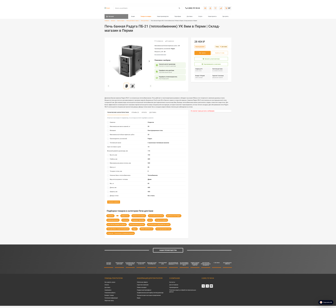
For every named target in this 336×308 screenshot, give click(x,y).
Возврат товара (109, 295)
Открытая (151, 122)
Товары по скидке (146, 16)
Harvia (150, 220)
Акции (133, 16)
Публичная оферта (142, 282)
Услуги (200, 16)
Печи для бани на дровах (137, 224)
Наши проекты (212, 16)
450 (149, 191)
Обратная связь (109, 300)
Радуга (150, 138)
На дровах (110, 215)
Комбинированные (112, 220)
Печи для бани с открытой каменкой (118, 229)
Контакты (172, 282)
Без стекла (151, 195)
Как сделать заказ (110, 282)
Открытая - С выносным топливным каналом (120, 233)
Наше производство (163, 16)
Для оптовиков (173, 284)
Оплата (107, 284)
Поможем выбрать (110, 292)
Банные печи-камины (139, 215)
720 (149, 155)
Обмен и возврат (142, 287)
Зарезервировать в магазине (212, 64)
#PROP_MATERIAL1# (146, 229)
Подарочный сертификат (144, 290)
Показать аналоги (113, 202)
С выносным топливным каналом (158, 143)
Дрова (149, 179)
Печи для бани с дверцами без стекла (158, 224)
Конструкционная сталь (155, 130)
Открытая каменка (161, 220)
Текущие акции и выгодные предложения (149, 295)
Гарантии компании (142, 284)
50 (148, 126)
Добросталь (125, 215)
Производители (173, 287)
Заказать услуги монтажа (212, 59)
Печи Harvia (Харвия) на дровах (116, 224)
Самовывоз (108, 290)
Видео (138, 298)
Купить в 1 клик (219, 53)
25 (148, 134)
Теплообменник (153, 175)
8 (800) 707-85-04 (208, 278)
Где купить (225, 16)
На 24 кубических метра (156, 215)
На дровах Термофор (138, 220)
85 (148, 167)
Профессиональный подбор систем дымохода (150, 292)
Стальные (125, 220)
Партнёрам (177, 16)
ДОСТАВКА (108, 263)
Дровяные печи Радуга (173, 215)
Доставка (189, 16)
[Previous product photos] (108, 86)
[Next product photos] (150, 86)
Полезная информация (111, 298)
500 (149, 163)
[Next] (149, 61)
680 (149, 159)
